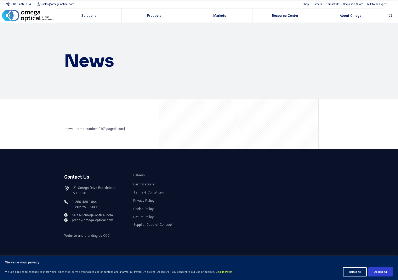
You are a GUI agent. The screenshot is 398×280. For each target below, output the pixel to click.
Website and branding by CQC (87, 235)
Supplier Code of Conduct (152, 224)
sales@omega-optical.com (58, 4)
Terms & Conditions (148, 192)
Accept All (380, 272)
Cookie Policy (224, 272)
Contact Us (332, 4)
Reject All (355, 272)
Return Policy (143, 217)
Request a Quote (353, 4)
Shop (306, 4)
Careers (317, 4)
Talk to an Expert (377, 4)
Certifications (143, 184)
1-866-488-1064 (21, 4)
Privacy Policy (143, 200)
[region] (199, 268)
